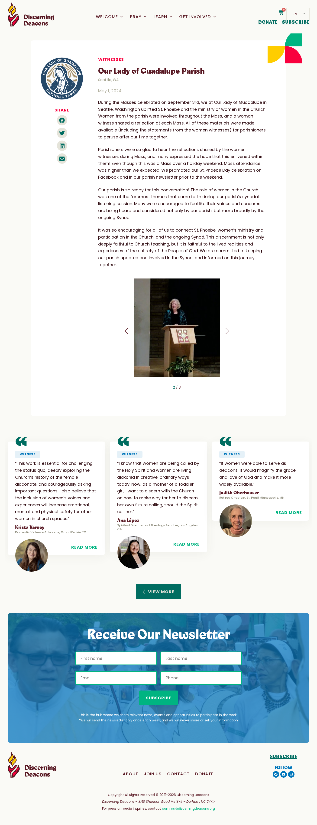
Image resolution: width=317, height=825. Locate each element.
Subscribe (158, 698)
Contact (178, 774)
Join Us (153, 774)
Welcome (107, 17)
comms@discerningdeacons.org (188, 808)
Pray (136, 17)
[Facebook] (276, 774)
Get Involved (195, 17)
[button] (62, 120)
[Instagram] (291, 774)
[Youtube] (283, 774)
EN (294, 14)
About (130, 774)
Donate (204, 774)
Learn (160, 17)
